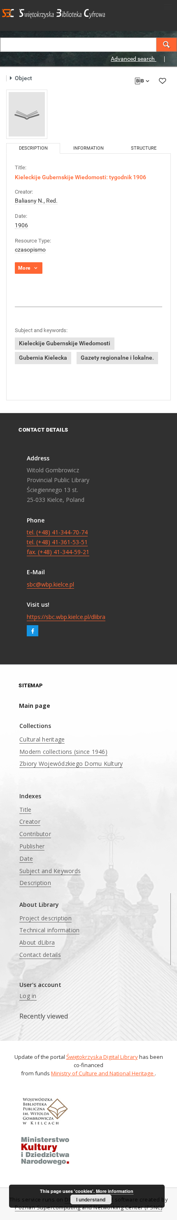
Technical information (49, 930)
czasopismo (30, 249)
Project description (45, 918)
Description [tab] (33, 148)
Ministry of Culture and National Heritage (103, 1073)
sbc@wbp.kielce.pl (50, 584)
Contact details (40, 955)
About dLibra (37, 942)
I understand (90, 1199)
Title (25, 809)
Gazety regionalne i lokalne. (117, 357)
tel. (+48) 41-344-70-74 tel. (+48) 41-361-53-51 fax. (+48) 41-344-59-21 (58, 542)
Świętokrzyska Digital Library (102, 1057)
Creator (29, 821)
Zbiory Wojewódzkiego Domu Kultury (71, 763)
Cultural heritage (42, 739)
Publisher (31, 846)
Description (35, 883)
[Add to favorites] (162, 81)
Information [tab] (88, 148)
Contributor (35, 834)
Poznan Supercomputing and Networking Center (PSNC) (88, 1207)
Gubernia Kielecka (43, 357)
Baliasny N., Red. (36, 200)
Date (26, 858)
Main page (34, 705)
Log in (28, 996)
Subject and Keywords (50, 871)
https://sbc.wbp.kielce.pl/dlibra (66, 617)
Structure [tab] (143, 148)
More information (114, 1191)
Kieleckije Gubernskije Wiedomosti (64, 343)
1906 (21, 225)
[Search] (166, 44)
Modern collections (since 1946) (63, 752)
